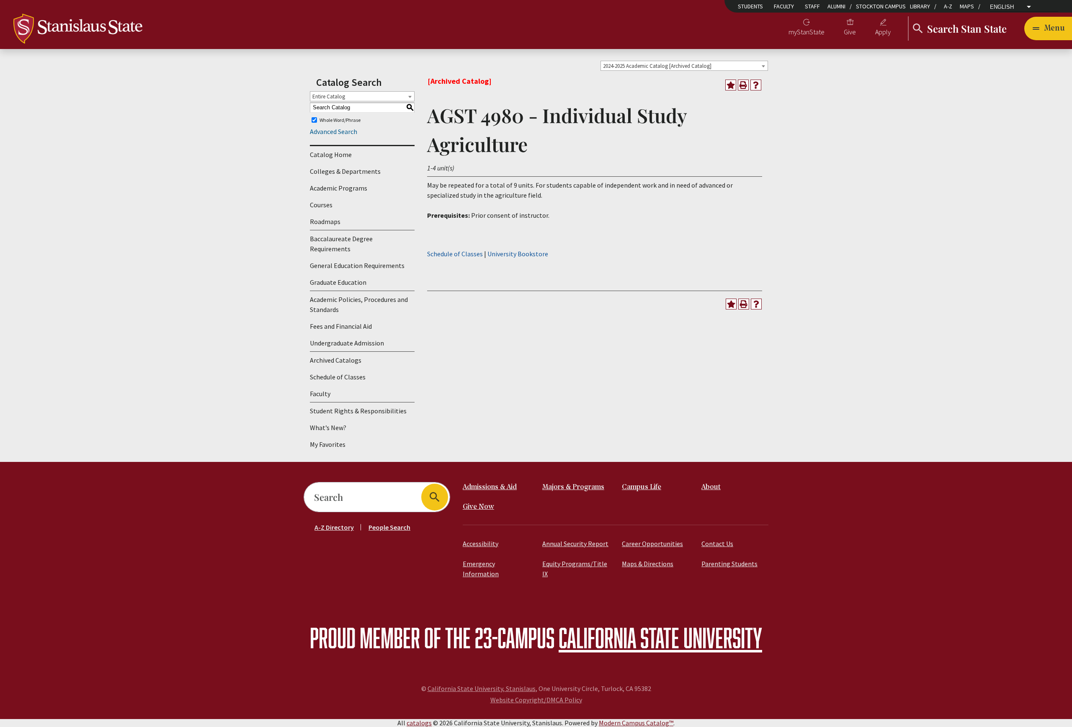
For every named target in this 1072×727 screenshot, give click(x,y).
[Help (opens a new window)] (755, 85)
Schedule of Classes (338, 377)
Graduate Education (338, 282)
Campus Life (641, 487)
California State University (660, 637)
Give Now (478, 507)
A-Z (948, 6)
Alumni (836, 6)
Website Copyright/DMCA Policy (536, 700)
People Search (389, 527)
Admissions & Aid (490, 487)
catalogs (419, 723)
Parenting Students (729, 563)
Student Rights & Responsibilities (358, 411)
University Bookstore (517, 254)
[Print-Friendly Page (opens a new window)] (743, 85)
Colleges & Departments (345, 171)
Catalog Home (331, 154)
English (1002, 7)
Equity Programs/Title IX (574, 568)
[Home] (77, 27)
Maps (967, 6)
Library (920, 6)
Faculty (784, 6)
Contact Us (717, 543)
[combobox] (684, 66)
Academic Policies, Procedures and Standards (359, 304)
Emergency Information (481, 568)
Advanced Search (333, 131)
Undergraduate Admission (347, 343)
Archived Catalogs (335, 360)
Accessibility (480, 543)
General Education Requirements (357, 265)
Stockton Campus (881, 6)
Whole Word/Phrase (340, 120)
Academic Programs (338, 188)
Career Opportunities (652, 543)
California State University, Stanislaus (482, 688)
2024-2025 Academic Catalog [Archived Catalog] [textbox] (657, 66)
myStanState (807, 32)
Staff (812, 6)
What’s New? (328, 427)
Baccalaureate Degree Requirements (341, 244)
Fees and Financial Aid (341, 326)
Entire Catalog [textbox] (328, 96)
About (711, 487)
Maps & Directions (647, 563)
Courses (321, 205)
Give (850, 32)
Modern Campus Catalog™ (636, 723)
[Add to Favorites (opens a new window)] (730, 85)
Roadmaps (325, 221)
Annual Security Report (575, 543)
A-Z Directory (334, 527)
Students (750, 6)
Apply (883, 32)
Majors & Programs (573, 487)
